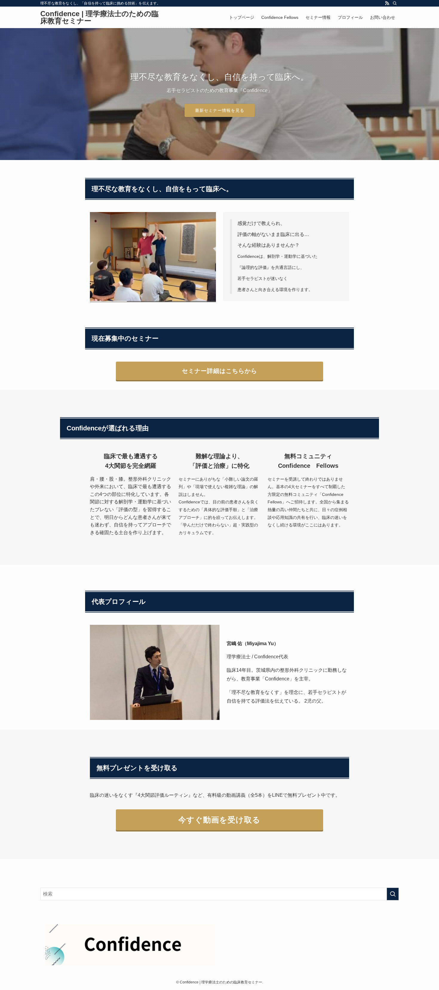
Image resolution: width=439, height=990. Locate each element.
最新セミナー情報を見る (219, 110)
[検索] (395, 3)
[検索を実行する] (393, 894)
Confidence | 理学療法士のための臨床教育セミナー (99, 17)
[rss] (387, 3)
